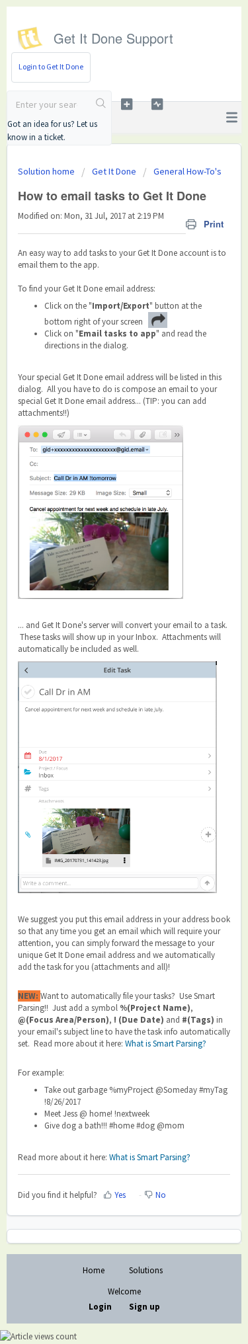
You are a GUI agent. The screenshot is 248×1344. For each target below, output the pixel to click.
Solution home (47, 171)
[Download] (99, 675)
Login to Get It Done (51, 66)
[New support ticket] (126, 104)
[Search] (101, 104)
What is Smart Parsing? (165, 1043)
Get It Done (114, 171)
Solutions (146, 1270)
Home (93, 1270)
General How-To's (187, 171)
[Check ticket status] (157, 104)
